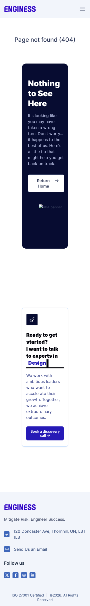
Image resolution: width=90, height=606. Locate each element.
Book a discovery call (45, 433)
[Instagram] (24, 575)
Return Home (43, 183)
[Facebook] (15, 575)
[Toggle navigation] (82, 9)
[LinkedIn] (33, 575)
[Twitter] (7, 575)
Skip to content (59, 9)
